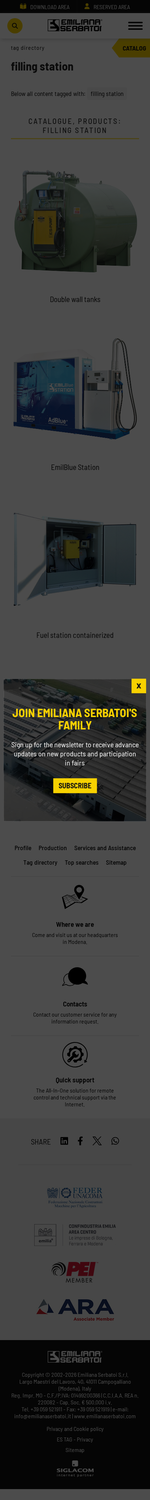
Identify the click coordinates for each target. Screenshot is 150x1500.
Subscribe (75, 785)
